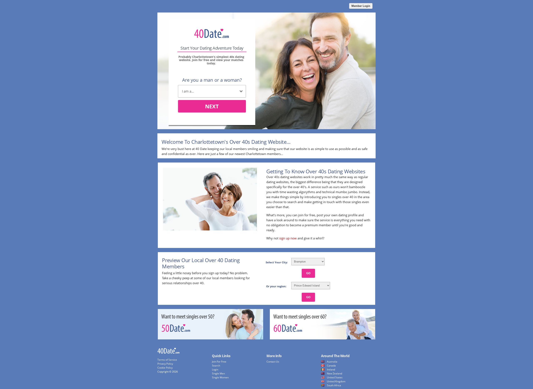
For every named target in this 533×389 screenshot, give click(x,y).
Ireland (331, 369)
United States (334, 377)
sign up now (288, 238)
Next (212, 106)
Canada (331, 365)
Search (216, 365)
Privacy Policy (165, 363)
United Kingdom (336, 381)
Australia (332, 361)
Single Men (218, 373)
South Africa (334, 385)
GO (308, 273)
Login (215, 369)
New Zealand (334, 373)
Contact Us (272, 361)
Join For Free (219, 361)
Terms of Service (167, 359)
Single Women (220, 377)
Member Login (360, 6)
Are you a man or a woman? (212, 80)
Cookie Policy (165, 367)
